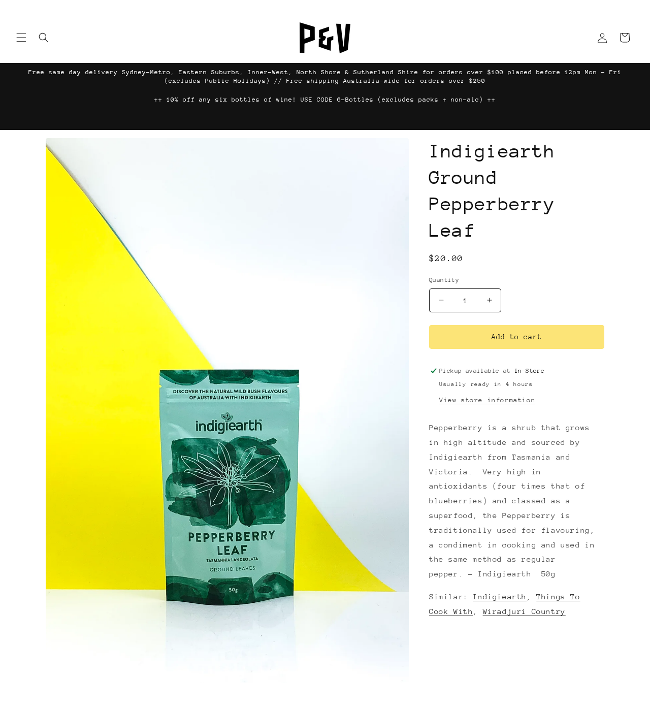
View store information (487, 400)
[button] (21, 37)
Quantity (444, 279)
